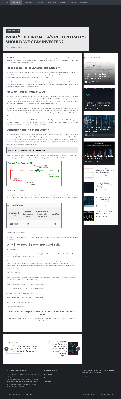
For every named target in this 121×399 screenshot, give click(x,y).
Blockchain (83, 2)
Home (7, 2)
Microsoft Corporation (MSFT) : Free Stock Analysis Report (25, 284)
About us (86, 394)
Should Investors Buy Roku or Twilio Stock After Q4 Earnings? (27, 348)
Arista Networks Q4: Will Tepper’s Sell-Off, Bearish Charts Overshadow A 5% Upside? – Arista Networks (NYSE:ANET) (57, 349)
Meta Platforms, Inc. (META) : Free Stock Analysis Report (24, 298)
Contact (92, 394)
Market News (28, 2)
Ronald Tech (14, 47)
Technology (73, 2)
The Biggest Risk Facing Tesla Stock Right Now (103, 212)
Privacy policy (101, 394)
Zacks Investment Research (15, 307)
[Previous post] (6, 348)
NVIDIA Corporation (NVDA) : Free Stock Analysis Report (24, 288)
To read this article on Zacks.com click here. (20, 302)
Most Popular (16, 2)
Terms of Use (111, 394)
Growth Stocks (51, 2)
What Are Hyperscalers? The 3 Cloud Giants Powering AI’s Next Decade (98, 129)
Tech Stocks (39, 2)
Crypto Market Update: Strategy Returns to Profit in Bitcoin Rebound (98, 76)
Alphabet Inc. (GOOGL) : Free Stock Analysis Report (22, 293)
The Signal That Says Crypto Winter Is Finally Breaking (103, 185)
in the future (29, 394)
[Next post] (78, 348)
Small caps (63, 2)
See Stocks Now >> (13, 272)
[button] (115, 2)
